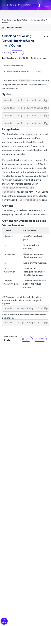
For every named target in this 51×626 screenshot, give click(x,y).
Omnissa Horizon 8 (13, 65)
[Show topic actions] (46, 36)
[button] (25, 27)
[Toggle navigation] (47, 5)
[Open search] (38, 5)
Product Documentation (16, 71)
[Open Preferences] (4, 621)
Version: (6, 52)
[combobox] (17, 53)
